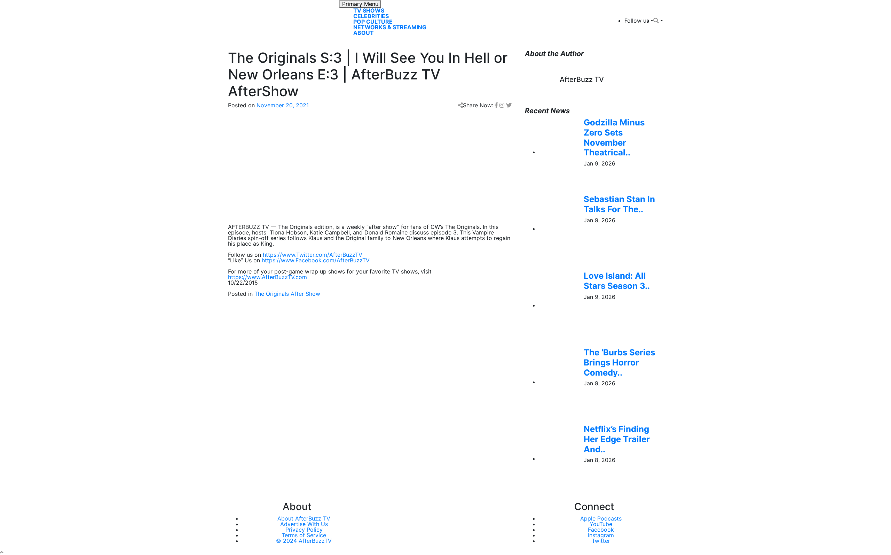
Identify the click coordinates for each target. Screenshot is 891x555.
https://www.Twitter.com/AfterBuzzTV (312, 254)
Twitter (601, 540)
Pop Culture (373, 21)
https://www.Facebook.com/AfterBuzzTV (316, 260)
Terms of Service (304, 535)
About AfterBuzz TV (303, 518)
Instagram (601, 535)
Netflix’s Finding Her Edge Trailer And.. (617, 439)
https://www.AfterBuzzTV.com (267, 276)
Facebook (601, 529)
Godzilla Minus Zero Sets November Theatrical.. (614, 137)
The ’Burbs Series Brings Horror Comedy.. (619, 362)
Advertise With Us (304, 524)
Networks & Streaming (389, 27)
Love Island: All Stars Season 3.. (617, 281)
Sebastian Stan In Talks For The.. (619, 204)
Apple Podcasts (601, 518)
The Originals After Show (287, 293)
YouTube (601, 524)
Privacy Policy (304, 529)
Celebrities (371, 16)
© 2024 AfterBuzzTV (304, 540)
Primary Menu (360, 3)
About (363, 32)
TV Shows (368, 10)
